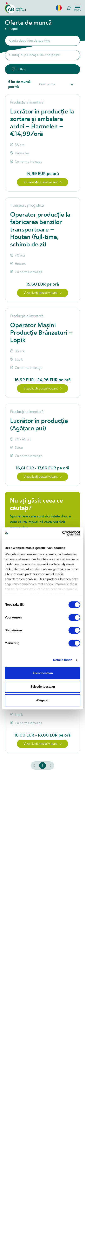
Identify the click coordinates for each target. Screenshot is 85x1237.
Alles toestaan (42, 673)
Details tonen (62, 660)
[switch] (74, 617)
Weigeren (42, 700)
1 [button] (42, 765)
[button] (59, 8)
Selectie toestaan (42, 686)
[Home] (15, 8)
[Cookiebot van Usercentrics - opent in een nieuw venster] (62, 533)
